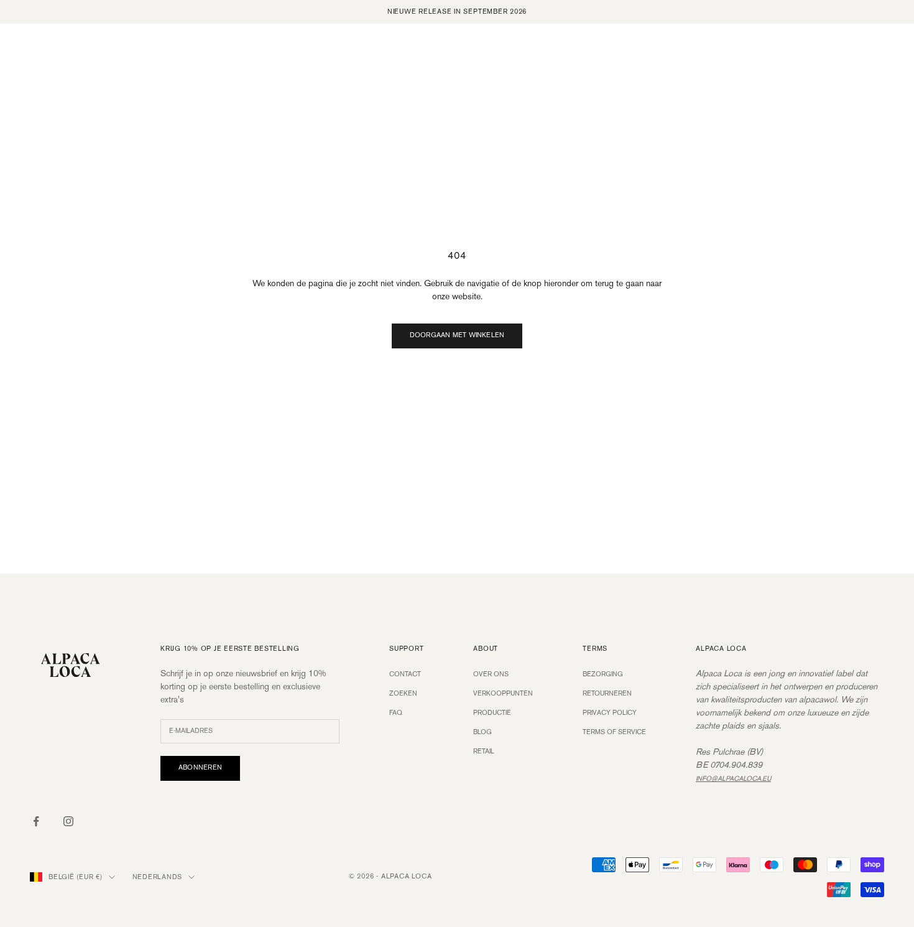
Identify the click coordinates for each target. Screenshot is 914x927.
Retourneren (607, 694)
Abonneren (200, 768)
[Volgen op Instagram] (68, 821)
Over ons (491, 674)
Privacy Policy (610, 713)
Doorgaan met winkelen (457, 335)
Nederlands (157, 877)
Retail (483, 751)
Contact (405, 674)
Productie (492, 713)
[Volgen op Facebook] (36, 821)
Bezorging (603, 674)
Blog (482, 732)
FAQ (395, 713)
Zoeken (403, 694)
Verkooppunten (503, 694)
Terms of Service (614, 732)
